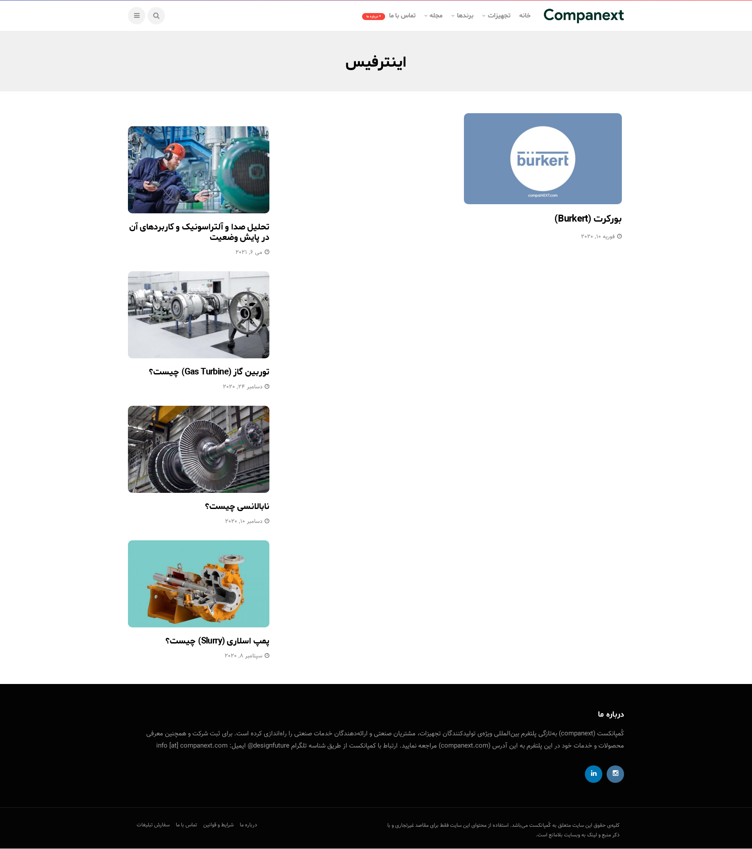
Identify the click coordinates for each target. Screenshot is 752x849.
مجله (436, 15)
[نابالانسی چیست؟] (198, 449)
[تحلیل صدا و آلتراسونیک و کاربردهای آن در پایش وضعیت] (198, 169)
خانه (524, 15)
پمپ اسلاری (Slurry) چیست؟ (217, 641)
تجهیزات (499, 15)
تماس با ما (391, 15)
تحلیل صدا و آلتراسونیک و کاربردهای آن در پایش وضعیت (199, 232)
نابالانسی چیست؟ (237, 506)
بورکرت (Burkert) (588, 219)
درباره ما (248, 825)
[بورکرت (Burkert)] (543, 158)
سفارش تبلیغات (153, 825)
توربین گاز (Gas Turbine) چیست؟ (209, 372)
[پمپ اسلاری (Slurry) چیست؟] (198, 583)
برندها (465, 15)
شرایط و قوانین (218, 825)
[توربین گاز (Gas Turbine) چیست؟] (198, 314)
